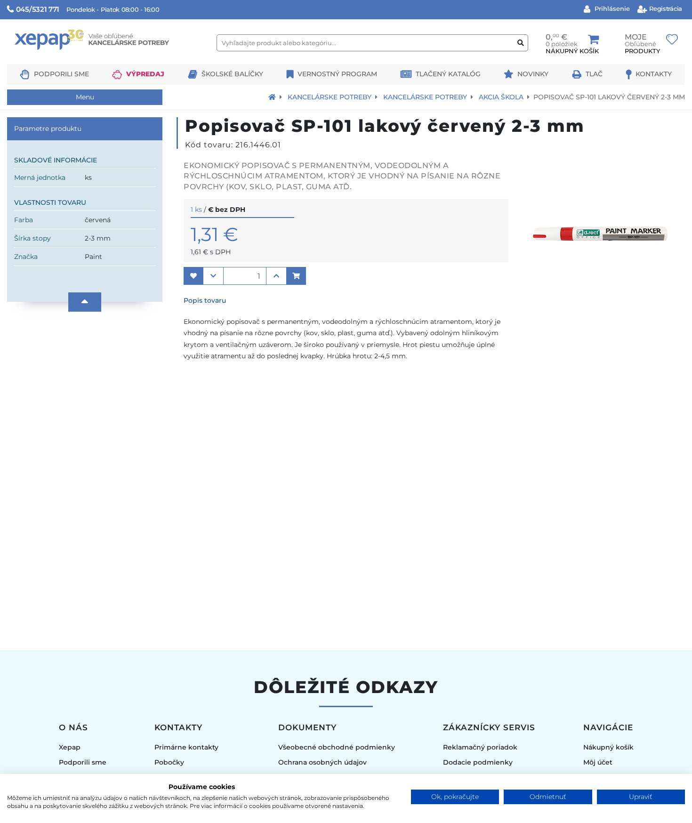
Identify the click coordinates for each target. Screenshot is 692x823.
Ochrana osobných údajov (322, 762)
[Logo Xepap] (108, 59)
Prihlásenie (611, 8)
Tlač (594, 74)
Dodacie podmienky (478, 762)
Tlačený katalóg (448, 74)
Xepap (69, 747)
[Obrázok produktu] (600, 306)
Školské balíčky (232, 74)
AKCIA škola (501, 97)
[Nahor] (84, 302)
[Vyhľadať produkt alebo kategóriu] (520, 43)
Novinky (532, 74)
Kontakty (654, 74)
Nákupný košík (608, 747)
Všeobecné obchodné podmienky (336, 747)
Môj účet (597, 762)
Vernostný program (337, 74)
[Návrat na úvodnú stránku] (272, 97)
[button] (193, 276)
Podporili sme (61, 74)
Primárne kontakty (186, 747)
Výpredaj (145, 74)
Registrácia (665, 8)
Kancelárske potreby (329, 97)
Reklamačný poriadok (480, 747)
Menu (85, 97)
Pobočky (169, 762)
